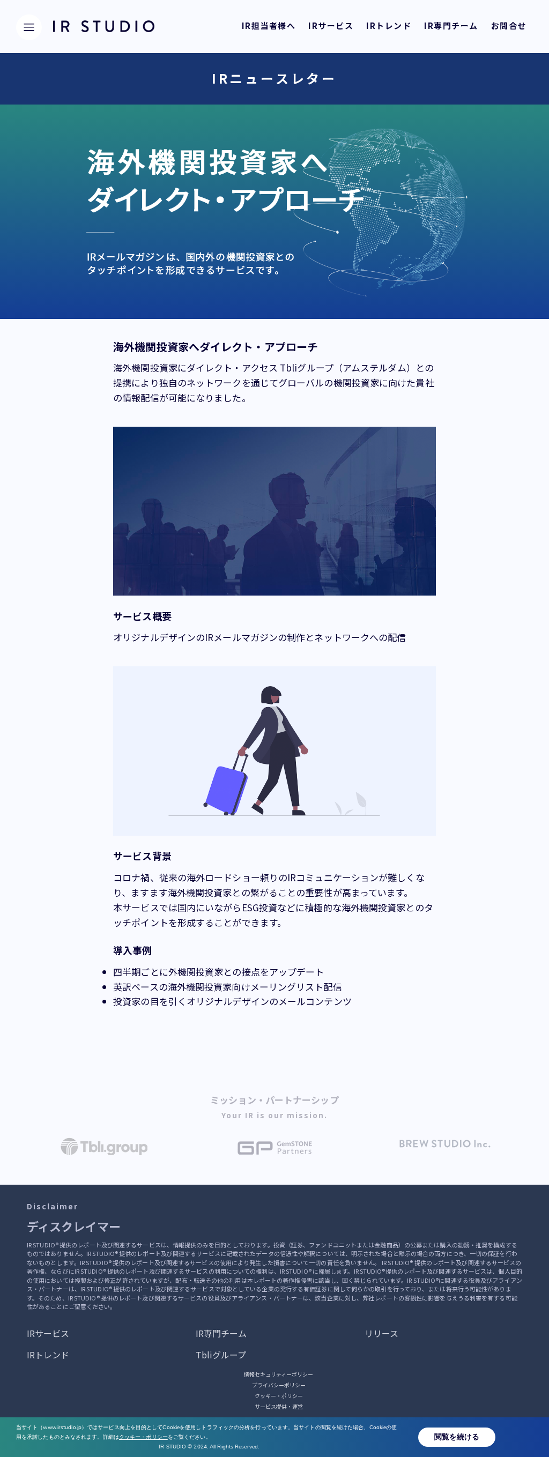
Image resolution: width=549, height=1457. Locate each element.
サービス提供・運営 (279, 1406)
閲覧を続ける (456, 1437)
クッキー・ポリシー (279, 1396)
